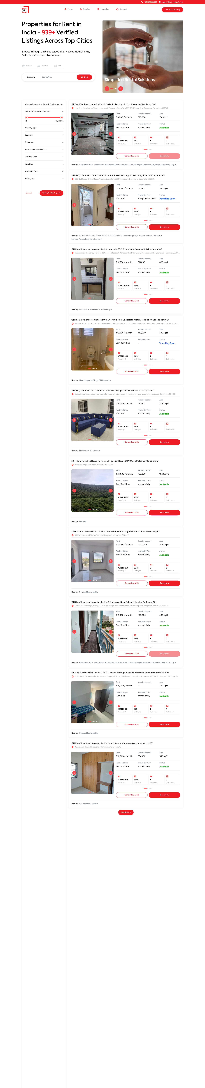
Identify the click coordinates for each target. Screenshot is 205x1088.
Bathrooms (29, 142)
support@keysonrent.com (172, 2)
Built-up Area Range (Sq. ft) (36, 149)
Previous (107, 88)
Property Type (31, 128)
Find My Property (51, 193)
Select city (31, 77)
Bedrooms (29, 135)
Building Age (30, 178)
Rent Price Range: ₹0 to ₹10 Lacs (38, 111)
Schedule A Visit (132, 156)
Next (120, 88)
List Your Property (172, 10)
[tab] (27, 66)
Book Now (164, 227)
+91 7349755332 (150, 2)
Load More (126, 812)
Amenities (29, 164)
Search (84, 77)
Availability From (31, 171)
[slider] (26, 118)
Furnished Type (31, 157)
